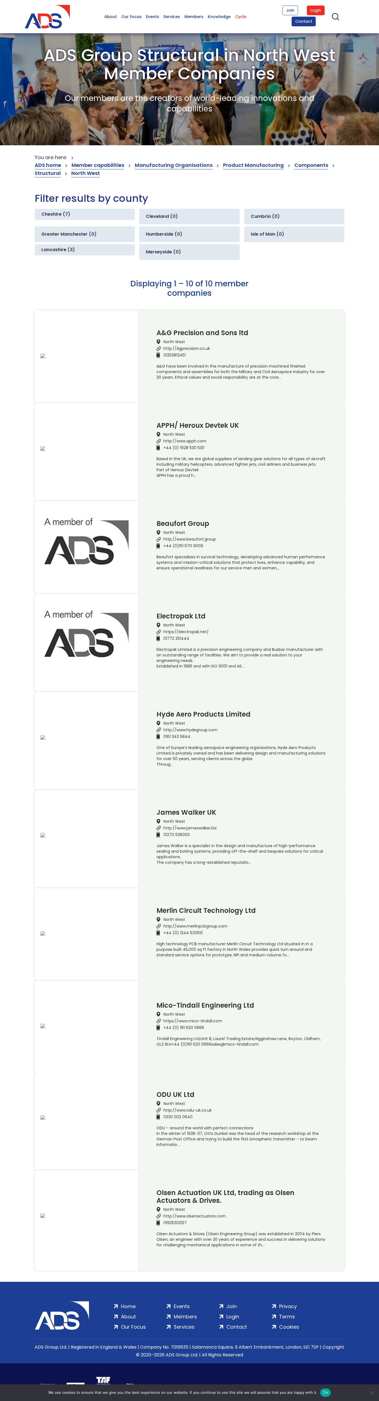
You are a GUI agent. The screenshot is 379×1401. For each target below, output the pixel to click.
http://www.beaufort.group (189, 539)
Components (311, 165)
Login (315, 10)
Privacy (288, 1306)
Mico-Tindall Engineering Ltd (205, 1005)
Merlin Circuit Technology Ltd (206, 911)
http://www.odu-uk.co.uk (187, 1110)
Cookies (289, 1326)
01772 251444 (176, 638)
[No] (372, 1392)
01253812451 (174, 355)
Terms (287, 1316)
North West (85, 173)
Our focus (131, 16)
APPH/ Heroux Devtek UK (197, 425)
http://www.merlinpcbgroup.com (195, 926)
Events (152, 16)
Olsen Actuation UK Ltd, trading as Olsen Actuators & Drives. (225, 1196)
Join (290, 10)
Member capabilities (98, 165)
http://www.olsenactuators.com (194, 1216)
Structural (48, 173)
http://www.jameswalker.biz (190, 828)
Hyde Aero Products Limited (203, 714)
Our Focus (133, 1326)
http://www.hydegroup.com (190, 730)
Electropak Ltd (181, 616)
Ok (325, 1392)
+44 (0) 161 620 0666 (183, 1027)
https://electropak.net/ (186, 632)
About (110, 16)
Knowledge (219, 16)
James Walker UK (186, 812)
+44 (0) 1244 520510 (183, 933)
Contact (303, 21)
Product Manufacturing (253, 165)
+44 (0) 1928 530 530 (183, 447)
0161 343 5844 (176, 736)
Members (194, 16)
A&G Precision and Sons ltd (202, 333)
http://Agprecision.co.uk (186, 348)
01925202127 (175, 1223)
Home (128, 1306)
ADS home (48, 165)
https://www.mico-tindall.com (192, 1021)
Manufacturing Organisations (174, 165)
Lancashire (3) (58, 249)
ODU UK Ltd (175, 1095)
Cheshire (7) (55, 214)
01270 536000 (176, 834)
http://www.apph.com (184, 441)
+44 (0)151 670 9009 (183, 546)
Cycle (240, 16)
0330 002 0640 (178, 1117)
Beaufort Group (182, 524)
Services (171, 16)
